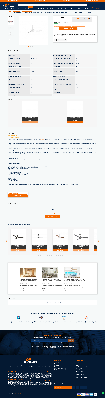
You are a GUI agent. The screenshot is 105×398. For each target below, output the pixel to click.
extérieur (41, 139)
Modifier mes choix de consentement (61, 369)
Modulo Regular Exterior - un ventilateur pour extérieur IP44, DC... (18, 246)
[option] (13, 28)
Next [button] (98, 241)
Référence (56, 22)
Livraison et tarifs (79, 365)
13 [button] (60, 255)
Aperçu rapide (28, 115)
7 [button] (49, 255)
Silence (20, 155)
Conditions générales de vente (81, 366)
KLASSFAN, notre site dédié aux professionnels (84, 375)
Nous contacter (79, 363)
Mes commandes (57, 363)
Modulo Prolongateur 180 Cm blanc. (30, 117)
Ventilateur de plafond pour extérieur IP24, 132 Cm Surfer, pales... (60, 246)
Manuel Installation (13, 193)
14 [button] (62, 255)
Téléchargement (17, 195)
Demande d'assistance (80, 374)
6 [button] (37, 46)
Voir (33, 115)
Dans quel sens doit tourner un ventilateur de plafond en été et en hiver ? (51, 281)
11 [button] (56, 255)
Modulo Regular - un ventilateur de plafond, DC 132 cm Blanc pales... (39, 246)
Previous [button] (6, 241)
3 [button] (32, 46)
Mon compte (56, 362)
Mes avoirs (56, 366)
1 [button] (28, 46)
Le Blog (77, 362)
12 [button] (58, 255)
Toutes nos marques (80, 372)
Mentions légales (79, 368)
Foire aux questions (79, 371)
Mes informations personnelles (60, 368)
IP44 (18, 135)
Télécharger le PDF (60, 40)
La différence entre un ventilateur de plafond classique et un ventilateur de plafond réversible (74, 281)
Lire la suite (22, 290)
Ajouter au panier (68, 28)
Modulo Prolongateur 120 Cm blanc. (75, 117)
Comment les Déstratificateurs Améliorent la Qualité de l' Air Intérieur (28, 281)
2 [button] (30, 46)
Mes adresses (56, 365)
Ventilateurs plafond (17, 393)
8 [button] (51, 255)
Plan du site (78, 369)
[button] (12, 8)
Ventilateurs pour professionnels (82, 377)
